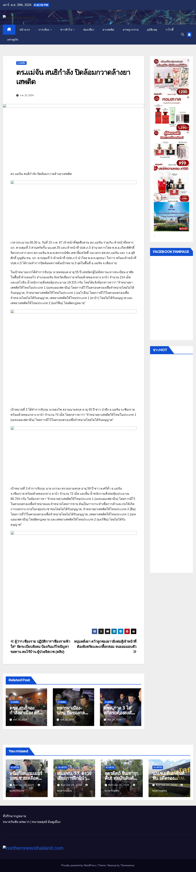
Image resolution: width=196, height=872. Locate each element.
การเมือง (44, 29)
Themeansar (127, 865)
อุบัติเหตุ (152, 29)
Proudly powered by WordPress (79, 865)
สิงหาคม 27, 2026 (167, 785)
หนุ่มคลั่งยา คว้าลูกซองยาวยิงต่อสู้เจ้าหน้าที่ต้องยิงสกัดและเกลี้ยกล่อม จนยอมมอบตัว (105, 644)
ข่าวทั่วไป (66, 29)
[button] (182, 34)
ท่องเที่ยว (88, 29)
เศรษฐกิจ (12, 39)
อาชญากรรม (131, 29)
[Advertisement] (171, 464)
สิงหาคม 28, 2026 (24, 785)
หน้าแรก (25, 29)
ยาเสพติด (108, 29)
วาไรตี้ (169, 29)
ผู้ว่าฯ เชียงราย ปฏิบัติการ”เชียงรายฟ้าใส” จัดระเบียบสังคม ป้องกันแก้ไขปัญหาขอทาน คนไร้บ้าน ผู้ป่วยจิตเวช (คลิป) (40, 646)
